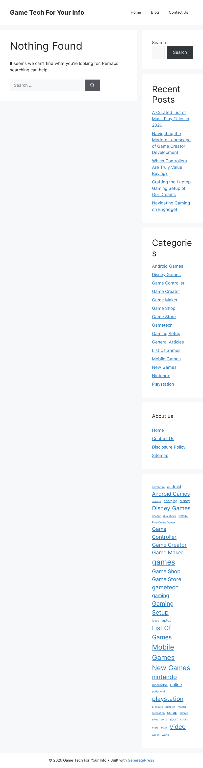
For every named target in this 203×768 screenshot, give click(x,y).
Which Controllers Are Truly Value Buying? (169, 167)
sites (155, 719)
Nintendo (161, 375)
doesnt (156, 516)
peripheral (158, 691)
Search (159, 42)
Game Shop (163, 308)
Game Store (164, 316)
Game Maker (165, 299)
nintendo (164, 677)
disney (185, 501)
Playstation (163, 384)
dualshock (169, 516)
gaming (160, 595)
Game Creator (166, 291)
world (165, 735)
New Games (164, 367)
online (176, 684)
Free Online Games (164, 522)
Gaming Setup (166, 333)
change (156, 501)
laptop (166, 620)
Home (136, 12)
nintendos (160, 685)
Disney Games (166, 274)
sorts (164, 719)
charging (170, 501)
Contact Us (178, 12)
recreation (158, 713)
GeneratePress (141, 760)
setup (172, 712)
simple (184, 713)
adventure (158, 487)
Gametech (162, 325)
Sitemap (160, 455)
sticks (184, 719)
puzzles (170, 707)
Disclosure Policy (168, 447)
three (164, 728)
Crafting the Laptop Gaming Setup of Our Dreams (171, 188)
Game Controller (168, 283)
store (155, 728)
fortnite (183, 516)
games (163, 562)
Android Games (167, 266)
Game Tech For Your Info (47, 12)
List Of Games (166, 350)
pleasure (157, 707)
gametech (165, 587)
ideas (155, 620)
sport (174, 719)
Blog (155, 12)
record (182, 707)
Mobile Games (166, 358)
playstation (167, 698)
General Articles (168, 342)
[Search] (92, 85)
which (155, 735)
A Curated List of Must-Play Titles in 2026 (170, 119)
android (174, 486)
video (178, 726)
